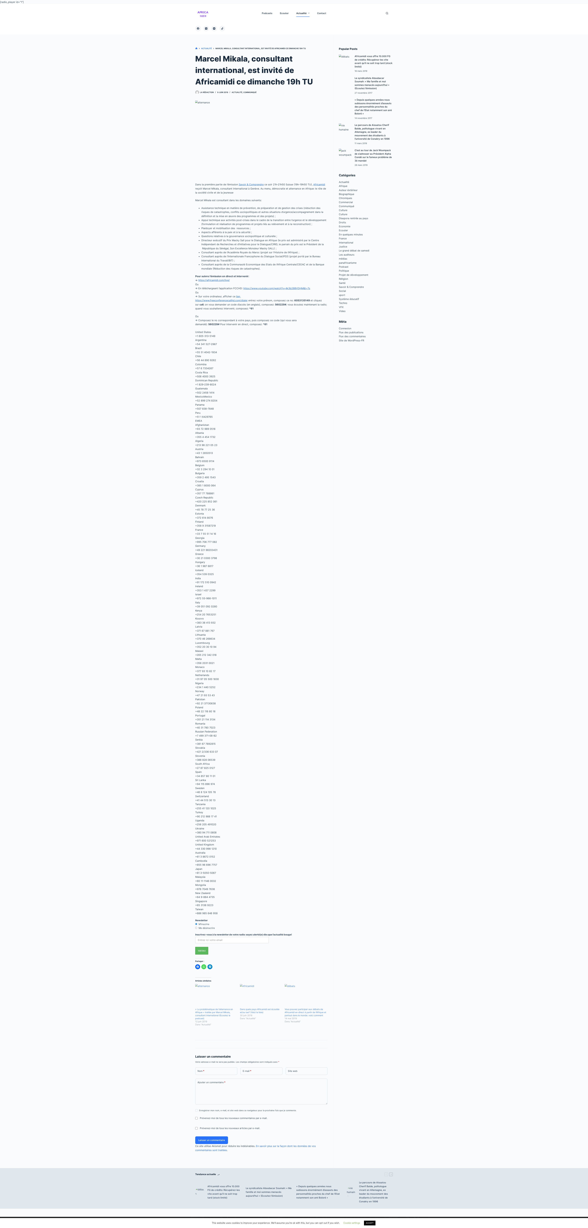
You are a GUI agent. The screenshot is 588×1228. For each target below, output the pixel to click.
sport (342, 295)
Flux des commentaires (352, 336)
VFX (341, 307)
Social (342, 290)
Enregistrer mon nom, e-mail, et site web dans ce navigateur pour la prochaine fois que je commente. (248, 1110)
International (346, 242)
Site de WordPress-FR (351, 340)
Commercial (346, 202)
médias (343, 258)
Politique (344, 270)
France (343, 238)
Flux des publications (351, 332)
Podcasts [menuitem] (267, 13)
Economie (344, 226)
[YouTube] (214, 29)
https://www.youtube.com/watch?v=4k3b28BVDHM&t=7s (276, 288)
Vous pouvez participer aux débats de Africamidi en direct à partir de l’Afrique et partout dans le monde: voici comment (305, 1012)
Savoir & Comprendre (251, 184)
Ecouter (343, 230)
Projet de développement (353, 274)
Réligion (343, 278)
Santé (342, 282)
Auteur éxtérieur (348, 190)
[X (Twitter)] (206, 29)
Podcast (343, 266)
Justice (343, 246)
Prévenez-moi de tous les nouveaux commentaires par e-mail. (233, 1118)
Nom (201, 1071)
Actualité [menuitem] (301, 13)
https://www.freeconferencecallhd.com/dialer (221, 300)
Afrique (343, 186)
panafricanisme (347, 262)
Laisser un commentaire (211, 1140)
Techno (343, 303)
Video (342, 311)
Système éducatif (349, 299)
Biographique (346, 194)
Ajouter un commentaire (211, 1082)
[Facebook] (198, 29)
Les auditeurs (346, 254)
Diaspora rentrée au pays (353, 218)
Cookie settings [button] (351, 1222)
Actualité (237, 92)
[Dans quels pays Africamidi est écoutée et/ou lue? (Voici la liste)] (261, 996)
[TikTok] (222, 29)
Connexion (345, 328)
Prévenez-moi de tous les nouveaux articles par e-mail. (230, 1128)
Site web (292, 1071)
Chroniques (345, 198)
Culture (343, 210)
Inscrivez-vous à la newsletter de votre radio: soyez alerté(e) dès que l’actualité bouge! (243, 934)
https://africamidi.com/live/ (214, 280)
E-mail (247, 1071)
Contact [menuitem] (321, 13)
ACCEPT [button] (370, 1223)
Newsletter (201, 920)
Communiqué (249, 92)
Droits (342, 222)
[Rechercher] (387, 13)
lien (238, 296)
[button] (203, 13)
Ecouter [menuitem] (284, 13)
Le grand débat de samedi (354, 250)
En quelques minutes (351, 234)
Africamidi (319, 184)
